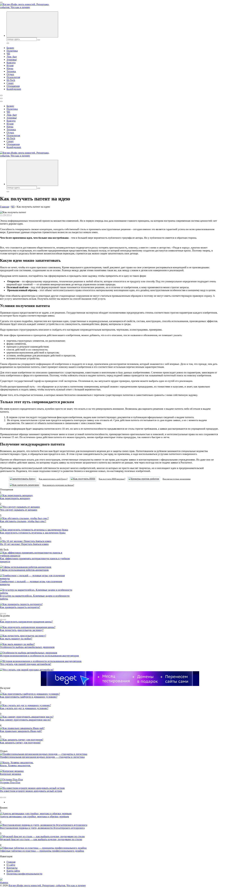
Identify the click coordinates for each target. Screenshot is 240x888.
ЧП (8, 53)
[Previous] (1, 613)
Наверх (4, 882)
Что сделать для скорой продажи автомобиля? (25, 664)
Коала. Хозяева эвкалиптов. (15, 765)
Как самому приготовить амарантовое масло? (25, 719)
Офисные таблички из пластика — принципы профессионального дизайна (42, 850)
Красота (11, 62)
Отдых (10, 74)
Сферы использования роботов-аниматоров (24, 570)
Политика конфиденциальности (24, 873)
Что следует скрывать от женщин (18, 509)
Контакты (12, 867)
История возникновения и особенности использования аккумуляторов (39, 655)
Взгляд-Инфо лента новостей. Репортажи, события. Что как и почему (47, 885)
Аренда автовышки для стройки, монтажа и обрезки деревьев (34, 816)
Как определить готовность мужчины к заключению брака (32, 532)
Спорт (10, 83)
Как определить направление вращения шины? (26, 621)
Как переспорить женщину (15, 498)
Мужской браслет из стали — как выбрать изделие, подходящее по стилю (41, 839)
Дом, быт (12, 56)
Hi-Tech (11, 80)
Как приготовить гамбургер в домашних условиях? (28, 696)
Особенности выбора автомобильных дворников (27, 647)
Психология (13, 77)
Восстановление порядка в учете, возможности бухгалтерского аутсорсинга (42, 828)
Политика (12, 50)
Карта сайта (13, 870)
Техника (11, 71)
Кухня (10, 65)
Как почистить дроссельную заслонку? (21, 630)
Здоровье (12, 59)
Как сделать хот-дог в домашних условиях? (24, 708)
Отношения (13, 86)
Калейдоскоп (14, 89)
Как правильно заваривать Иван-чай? (21, 731)
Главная (11, 862)
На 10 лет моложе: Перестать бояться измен (24, 544)
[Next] (4, 613)
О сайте (11, 864)
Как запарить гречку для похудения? (20, 742)
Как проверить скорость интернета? (20, 607)
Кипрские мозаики (10, 774)
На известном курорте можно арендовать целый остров (31, 791)
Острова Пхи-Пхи (10, 782)
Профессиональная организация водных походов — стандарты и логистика (42, 757)
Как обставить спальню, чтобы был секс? (23, 521)
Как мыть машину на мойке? (16, 638)
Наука (10, 68)
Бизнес (10, 47)
